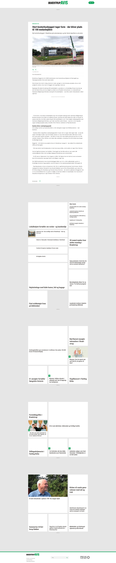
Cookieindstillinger (29, 559)
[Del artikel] (35, 69)
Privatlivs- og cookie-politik (30, 558)
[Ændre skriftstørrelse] (33, 69)
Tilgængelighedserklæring (30, 561)
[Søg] (67, 557)
